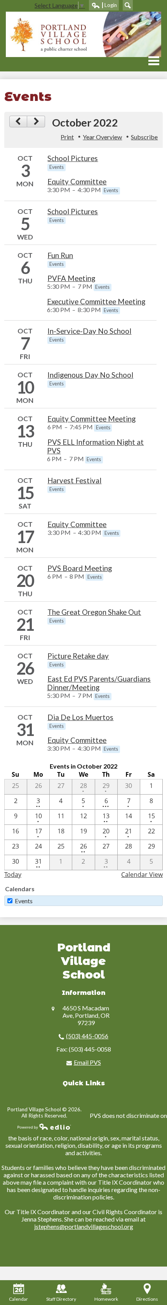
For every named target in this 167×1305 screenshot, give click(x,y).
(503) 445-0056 (87, 1035)
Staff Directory (61, 1299)
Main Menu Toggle (153, 60)
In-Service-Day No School (89, 331)
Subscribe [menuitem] (144, 137)
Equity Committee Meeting (91, 419)
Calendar (18, 1299)
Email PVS (87, 1062)
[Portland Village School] (83, 34)
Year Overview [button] (102, 137)
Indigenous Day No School (90, 375)
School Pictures (72, 158)
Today (12, 874)
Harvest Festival (74, 480)
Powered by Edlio (44, 1126)
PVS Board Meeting (79, 568)
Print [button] (67, 137)
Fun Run (60, 255)
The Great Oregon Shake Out (94, 612)
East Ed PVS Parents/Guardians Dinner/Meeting (99, 683)
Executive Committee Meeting (96, 301)
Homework (106, 1299)
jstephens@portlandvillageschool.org (83, 1226)
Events (24, 900)
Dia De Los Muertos (80, 717)
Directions (147, 1299)
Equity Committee (76, 181)
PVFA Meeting (71, 278)
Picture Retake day (78, 656)
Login (104, 6)
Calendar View (142, 874)
